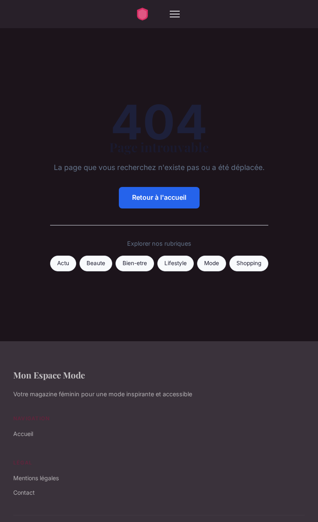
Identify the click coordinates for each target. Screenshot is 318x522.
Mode (211, 263)
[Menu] (174, 14)
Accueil (23, 433)
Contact (24, 492)
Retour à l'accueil (159, 197)
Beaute (96, 263)
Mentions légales (36, 477)
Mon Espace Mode (49, 375)
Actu (63, 263)
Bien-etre (135, 263)
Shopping (248, 263)
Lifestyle (175, 263)
